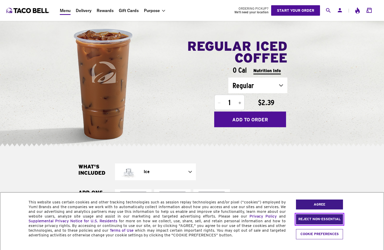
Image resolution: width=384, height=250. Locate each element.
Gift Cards (129, 10)
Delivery (83, 10)
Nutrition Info (267, 70)
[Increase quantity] (239, 103)
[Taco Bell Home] (28, 10)
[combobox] (257, 85)
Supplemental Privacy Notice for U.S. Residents (72, 221)
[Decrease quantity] (219, 103)
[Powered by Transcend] (8, 247)
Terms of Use (121, 230)
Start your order (295, 10)
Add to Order (250, 119)
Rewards (105, 10)
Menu (65, 10)
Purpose (152, 10)
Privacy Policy (263, 216)
